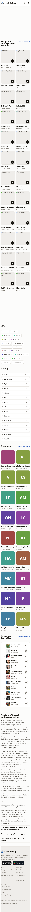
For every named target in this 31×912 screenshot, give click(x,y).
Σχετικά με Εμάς (6, 875)
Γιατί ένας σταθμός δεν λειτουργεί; (13, 823)
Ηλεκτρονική (18, 343)
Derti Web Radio (7, 86)
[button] (8, 56)
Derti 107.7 (20, 247)
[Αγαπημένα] (24, 3)
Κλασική (15, 350)
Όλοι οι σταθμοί (23, 42)
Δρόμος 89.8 (20, 65)
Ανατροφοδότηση (6, 883)
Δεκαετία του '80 (22, 354)
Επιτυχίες (7, 347)
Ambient (17, 358)
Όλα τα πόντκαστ (23, 446)
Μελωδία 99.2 (6, 126)
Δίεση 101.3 (20, 207)
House (6, 358)
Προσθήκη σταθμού (7, 878)
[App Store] (7, 851)
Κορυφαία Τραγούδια (7, 864)
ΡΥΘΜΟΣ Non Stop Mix (8, 288)
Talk (15, 332)
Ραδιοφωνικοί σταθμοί (8, 858)
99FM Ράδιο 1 (6, 227)
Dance (6, 343)
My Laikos (20, 187)
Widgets (4, 881)
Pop (6, 332)
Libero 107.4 (20, 268)
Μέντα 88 (4, 146)
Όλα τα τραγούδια (23, 636)
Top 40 (16, 339)
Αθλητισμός (18, 362)
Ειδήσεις (7, 335)
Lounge (7, 362)
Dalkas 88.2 (5, 167)
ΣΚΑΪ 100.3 (20, 167)
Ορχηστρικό (8, 354)
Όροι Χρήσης (16, 892)
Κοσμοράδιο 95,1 (22, 146)
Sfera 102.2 (5, 65)
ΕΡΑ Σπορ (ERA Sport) (8, 247)
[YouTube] (26, 645)
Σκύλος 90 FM (6, 106)
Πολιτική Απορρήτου (6, 892)
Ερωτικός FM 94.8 (7, 268)
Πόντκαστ (4, 861)
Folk (6, 339)
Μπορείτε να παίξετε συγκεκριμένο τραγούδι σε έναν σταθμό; (13, 806)
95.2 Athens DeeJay (8, 207)
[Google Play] (19, 851)
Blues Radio (20, 288)
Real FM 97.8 (5, 187)
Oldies (18, 347)
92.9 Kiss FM (20, 227)
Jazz (6, 350)
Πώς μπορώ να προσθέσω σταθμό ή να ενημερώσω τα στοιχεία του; (14, 817)
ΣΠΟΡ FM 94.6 (21, 86)
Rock (17, 335)
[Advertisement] (15, 23)
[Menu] (28, 3)
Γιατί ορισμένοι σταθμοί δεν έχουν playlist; (13, 828)
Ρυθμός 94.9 (20, 106)
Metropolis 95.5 (22, 126)
